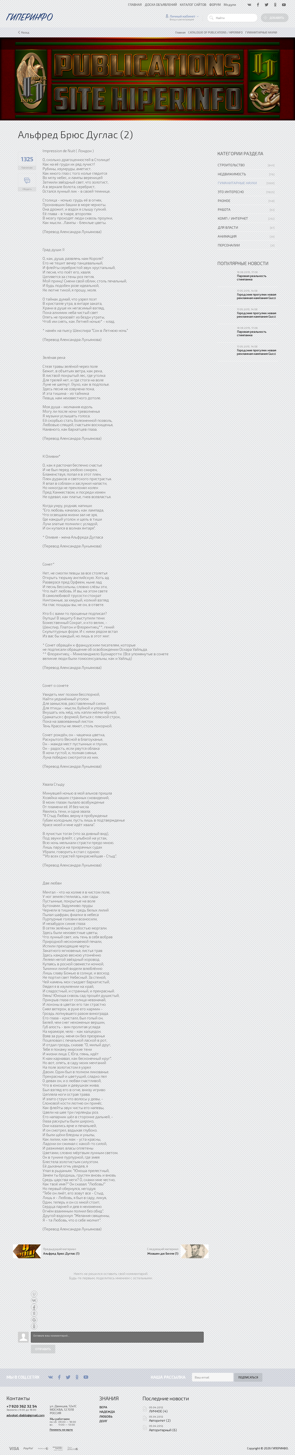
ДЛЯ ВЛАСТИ (228, 227)
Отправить (43, 1349)
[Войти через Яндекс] (34, 1313)
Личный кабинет (182, 16)
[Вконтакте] (50, 1377)
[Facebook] (59, 1377)
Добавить (277, 17)
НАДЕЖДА (107, 1411)
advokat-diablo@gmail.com (25, 1415)
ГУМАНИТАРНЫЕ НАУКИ (237, 183)
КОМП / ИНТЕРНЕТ (233, 218)
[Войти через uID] (34, 1294)
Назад (25, 32)
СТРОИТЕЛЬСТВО (231, 165)
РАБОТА (224, 209)
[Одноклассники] (77, 1377)
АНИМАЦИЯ (227, 236)
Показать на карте (61, 1429)
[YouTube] (85, 1377)
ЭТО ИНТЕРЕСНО (231, 192)
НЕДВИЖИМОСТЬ (232, 174)
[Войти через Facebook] (34, 1307)
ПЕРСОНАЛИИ (229, 245)
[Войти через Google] (34, 1320)
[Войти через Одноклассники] (34, 1326)
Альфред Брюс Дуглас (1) (61, 1253)
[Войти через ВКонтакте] (34, 1300)
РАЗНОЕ (224, 200)
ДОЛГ (103, 1421)
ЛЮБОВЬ (106, 1416)
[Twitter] (68, 1377)
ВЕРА (103, 1407)
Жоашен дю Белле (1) (162, 1253)
